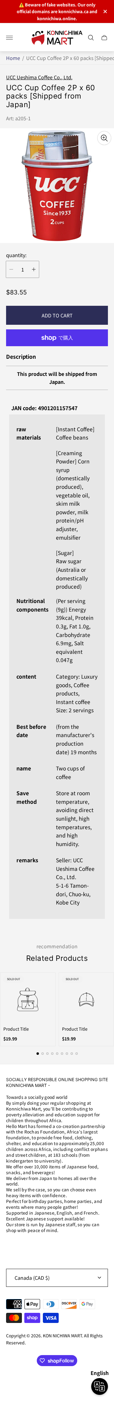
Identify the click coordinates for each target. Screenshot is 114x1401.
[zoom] (104, 138)
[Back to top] (57, 1382)
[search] (91, 37)
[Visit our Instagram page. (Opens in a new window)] (12, 1246)
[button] (37, 1053)
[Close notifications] (105, 11)
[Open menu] (9, 37)
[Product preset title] (27, 999)
